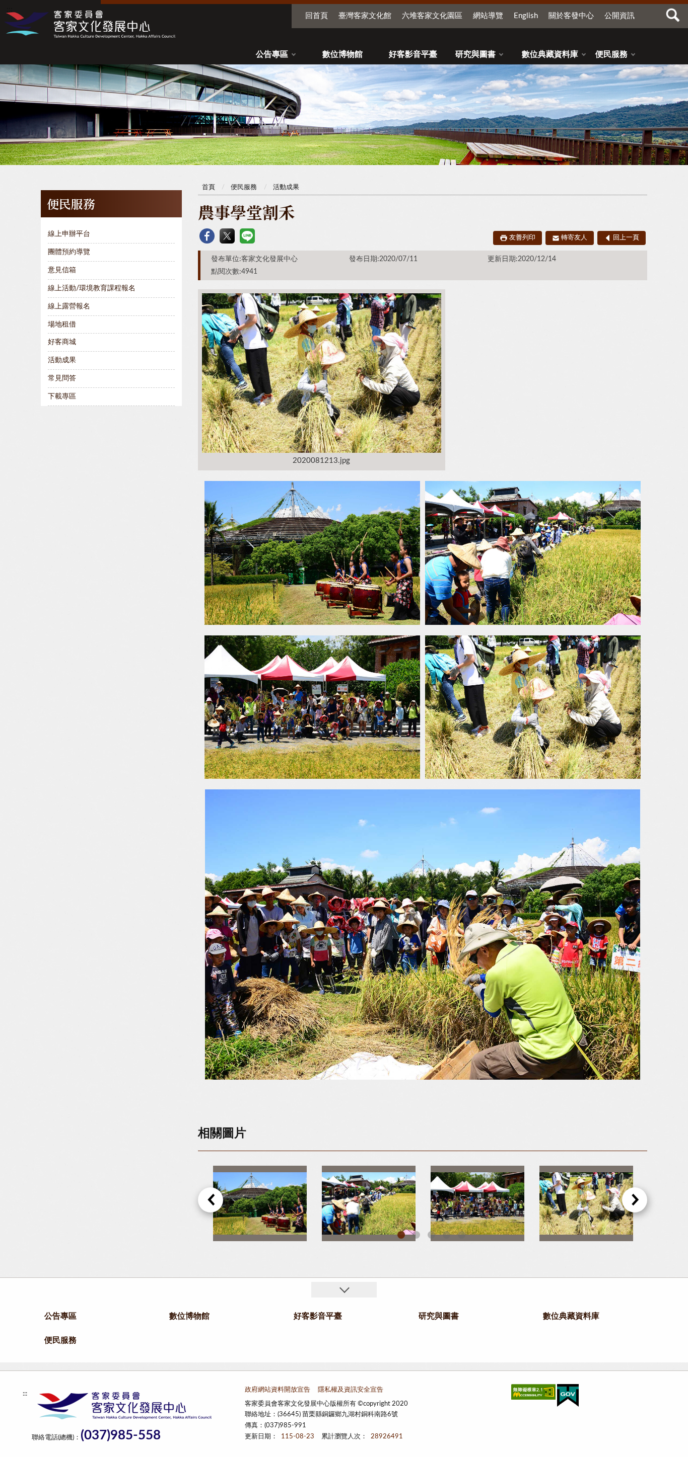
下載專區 (62, 396)
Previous (210, 1199)
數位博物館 (342, 54)
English (526, 16)
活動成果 (62, 360)
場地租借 (62, 324)
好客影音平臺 (413, 54)
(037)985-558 (121, 1435)
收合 (344, 1290)
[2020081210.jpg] (260, 1204)
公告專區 (272, 54)
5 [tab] (461, 1235)
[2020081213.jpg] (586, 1204)
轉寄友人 (574, 237)
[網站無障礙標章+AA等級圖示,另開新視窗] (533, 1394)
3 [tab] (431, 1235)
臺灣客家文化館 (364, 16)
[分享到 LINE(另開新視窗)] (247, 236)
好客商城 (62, 342)
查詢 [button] (673, 15)
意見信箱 (62, 270)
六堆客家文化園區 (432, 16)
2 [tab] (416, 1235)
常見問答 (62, 378)
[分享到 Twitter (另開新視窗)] (227, 236)
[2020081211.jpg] (369, 1204)
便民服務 (611, 54)
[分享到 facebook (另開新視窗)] (207, 236)
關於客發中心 (571, 16)
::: (10, 10)
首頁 (208, 187)
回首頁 (316, 16)
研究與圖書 (475, 54)
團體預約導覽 (69, 252)
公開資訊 (619, 16)
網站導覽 (488, 16)
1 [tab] (401, 1235)
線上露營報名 (69, 306)
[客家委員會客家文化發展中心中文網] (89, 24)
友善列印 (522, 237)
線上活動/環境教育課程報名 (91, 288)
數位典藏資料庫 (550, 54)
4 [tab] (446, 1235)
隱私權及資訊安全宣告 (350, 1390)
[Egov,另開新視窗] (568, 1397)
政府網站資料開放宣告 (277, 1390)
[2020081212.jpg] (477, 1204)
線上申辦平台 (69, 233)
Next (634, 1199)
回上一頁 (626, 237)
